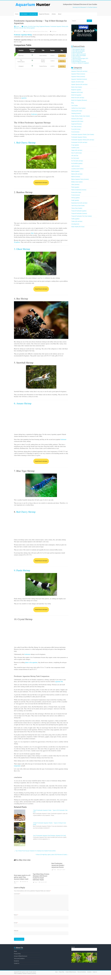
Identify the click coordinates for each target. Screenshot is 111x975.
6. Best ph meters (76, 57)
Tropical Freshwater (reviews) (79, 213)
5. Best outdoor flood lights (78, 55)
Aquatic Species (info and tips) (79, 84)
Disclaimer (16, 961)
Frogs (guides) (75, 145)
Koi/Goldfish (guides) (76, 163)
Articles (54, 14)
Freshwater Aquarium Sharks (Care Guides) (82, 134)
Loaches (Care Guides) (77, 168)
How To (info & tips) (76, 153)
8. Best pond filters (76, 60)
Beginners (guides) (76, 89)
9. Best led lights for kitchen (78, 61)
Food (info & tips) (75, 129)
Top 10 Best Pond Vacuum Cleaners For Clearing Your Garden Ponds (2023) (35, 851)
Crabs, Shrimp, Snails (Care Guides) (80, 116)
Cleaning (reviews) (76, 113)
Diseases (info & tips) (76, 118)
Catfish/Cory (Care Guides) (78, 108)
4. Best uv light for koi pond (78, 54)
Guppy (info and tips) (76, 150)
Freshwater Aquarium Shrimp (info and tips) (82, 139)
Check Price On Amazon (41, 182)
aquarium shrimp (28, 31)
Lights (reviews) (75, 166)
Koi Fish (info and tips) (77, 161)
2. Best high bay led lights (78, 51)
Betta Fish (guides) (76, 95)
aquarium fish (59, 681)
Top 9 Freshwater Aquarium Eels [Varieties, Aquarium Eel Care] (49, 835)
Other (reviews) (75, 184)
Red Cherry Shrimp (25, 511)
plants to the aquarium (31, 662)
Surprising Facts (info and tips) (79, 203)
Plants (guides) (75, 187)
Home (16, 14)
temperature (17, 766)
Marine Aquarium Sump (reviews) (80, 179)
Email (16, 922)
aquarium (24, 98)
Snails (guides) (75, 200)
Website (16, 930)
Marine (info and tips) (76, 174)
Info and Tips (33, 14)
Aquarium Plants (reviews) (78, 74)
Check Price (62, 50)
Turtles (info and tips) (76, 221)
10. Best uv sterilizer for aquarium (80, 63)
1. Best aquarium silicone (78, 49)
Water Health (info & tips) (77, 226)
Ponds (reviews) (75, 195)
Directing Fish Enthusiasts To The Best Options (85, 7)
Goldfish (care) (75, 147)
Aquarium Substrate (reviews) (79, 79)
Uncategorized (75, 224)
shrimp (46, 31)
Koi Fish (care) (75, 158)
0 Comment (53, 31)
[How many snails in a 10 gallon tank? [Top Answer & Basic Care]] (22, 863)
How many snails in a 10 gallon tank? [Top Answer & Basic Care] (22, 877)
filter (32, 233)
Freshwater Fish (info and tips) (79, 142)
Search (73, 947)
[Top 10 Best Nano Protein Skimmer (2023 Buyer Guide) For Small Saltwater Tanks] (41, 863)
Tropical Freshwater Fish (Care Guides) (81, 216)
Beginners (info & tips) (77, 92)
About (59, 14)
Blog (37, 26)
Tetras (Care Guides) (76, 208)
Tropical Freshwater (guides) (78, 211)
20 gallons (17, 242)
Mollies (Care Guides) (77, 182)
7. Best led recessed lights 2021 (79, 58)
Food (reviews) (75, 132)
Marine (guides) (75, 171)
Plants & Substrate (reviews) (78, 190)
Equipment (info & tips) (77, 121)
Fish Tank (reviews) (76, 126)
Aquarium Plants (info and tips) (79, 71)
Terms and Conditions (19, 958)
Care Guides (24, 14)
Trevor (17, 26)
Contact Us (16, 963)
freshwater (34, 114)
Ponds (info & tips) (76, 192)
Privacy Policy (17, 953)
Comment (17, 893)
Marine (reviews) (75, 176)
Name (16, 915)
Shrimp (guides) (30, 28)
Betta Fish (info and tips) (77, 97)
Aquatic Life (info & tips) (29, 26)
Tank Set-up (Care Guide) (77, 205)
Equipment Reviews (44, 14)
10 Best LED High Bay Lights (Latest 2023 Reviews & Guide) (52, 854)
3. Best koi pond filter (77, 52)
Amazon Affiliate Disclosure (20, 956)
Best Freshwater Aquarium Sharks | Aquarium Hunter (57, 865)
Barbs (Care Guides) (76, 87)
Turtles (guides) (75, 218)
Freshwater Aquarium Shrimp (38, 31)
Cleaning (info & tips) (76, 111)
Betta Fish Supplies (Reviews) (79, 100)
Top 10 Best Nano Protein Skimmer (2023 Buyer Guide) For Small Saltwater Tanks (41, 877)
